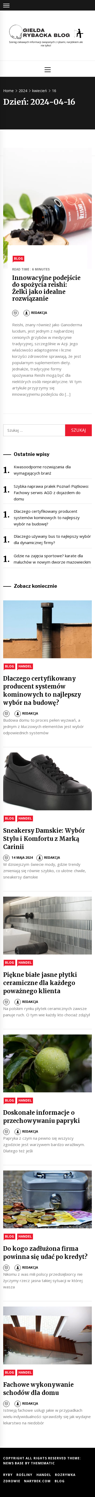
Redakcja (39, 312)
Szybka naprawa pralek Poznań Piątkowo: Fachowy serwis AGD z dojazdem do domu (51, 492)
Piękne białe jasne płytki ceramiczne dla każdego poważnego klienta (40, 983)
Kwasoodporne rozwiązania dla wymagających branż (42, 470)
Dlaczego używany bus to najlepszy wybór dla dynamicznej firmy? (52, 539)
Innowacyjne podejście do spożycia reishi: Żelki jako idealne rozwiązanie (46, 288)
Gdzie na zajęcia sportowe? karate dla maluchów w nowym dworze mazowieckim (52, 559)
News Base (14, 1463)
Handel (25, 666)
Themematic (43, 1463)
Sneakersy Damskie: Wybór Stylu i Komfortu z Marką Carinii (44, 839)
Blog (18, 258)
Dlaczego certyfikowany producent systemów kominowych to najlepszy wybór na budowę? (47, 517)
